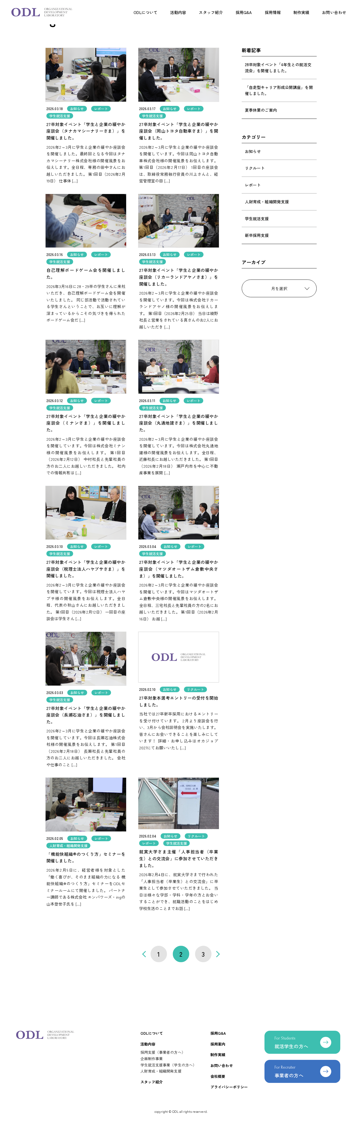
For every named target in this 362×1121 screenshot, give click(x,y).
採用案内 (217, 1044)
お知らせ (253, 151)
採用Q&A (244, 12)
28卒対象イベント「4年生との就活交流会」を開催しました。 (278, 67)
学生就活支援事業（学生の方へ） (168, 1065)
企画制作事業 (151, 1058)
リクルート (255, 168)
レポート (253, 185)
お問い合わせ (334, 12)
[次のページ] (216, 954)
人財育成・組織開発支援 (267, 201)
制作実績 (301, 12)
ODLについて (145, 12)
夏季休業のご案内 (261, 110)
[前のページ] (145, 954)
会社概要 (217, 1076)
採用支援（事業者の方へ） (162, 1052)
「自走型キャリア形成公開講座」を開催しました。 (279, 90)
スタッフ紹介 (211, 12)
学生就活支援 (257, 218)
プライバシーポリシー (229, 1087)
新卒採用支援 (257, 235)
